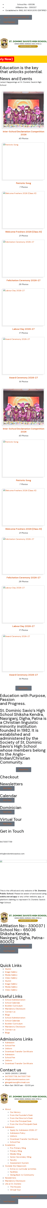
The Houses (15, 1186)
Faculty (13, 1160)
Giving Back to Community (22, 1175)
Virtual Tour (15, 1189)
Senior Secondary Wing (20, 1157)
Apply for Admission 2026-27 (23, 1130)
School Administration (15, 999)
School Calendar (12, 1002)
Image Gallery (11, 972)
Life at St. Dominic (13, 1184)
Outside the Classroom (15, 1166)
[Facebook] (3, 956)
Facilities (14, 1172)
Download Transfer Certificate (19, 1051)
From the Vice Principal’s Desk (23, 1124)
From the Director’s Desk (21, 1118)
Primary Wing (16, 1151)
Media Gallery (11, 975)
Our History (15, 1112)
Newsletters (10, 1178)
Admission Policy (17, 1133)
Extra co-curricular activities (23, 1169)
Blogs (7, 1014)
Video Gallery (11, 978)
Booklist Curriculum (14, 1005)
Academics (10, 1145)
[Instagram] (10, 956)
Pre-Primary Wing (18, 1148)
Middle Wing (15, 1154)
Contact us (10, 1011)
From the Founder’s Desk (21, 1115)
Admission (9, 1042)
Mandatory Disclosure (15, 1008)
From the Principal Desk (20, 1121)
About (8, 1109)
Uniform (8, 1048)
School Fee (10, 1045)
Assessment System (19, 1163)
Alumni (8, 969)
